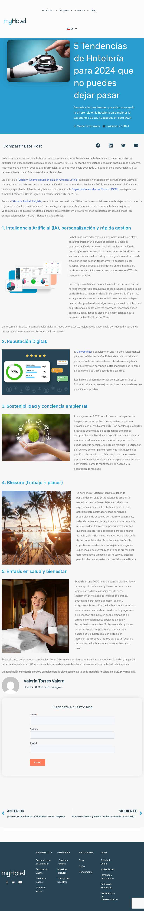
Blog (93, 10)
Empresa (64, 10)
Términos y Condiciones (107, 877)
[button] (98, 145)
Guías (82, 866)
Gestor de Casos (41, 880)
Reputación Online (42, 871)
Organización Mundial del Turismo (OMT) (95, 189)
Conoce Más (84, 351)
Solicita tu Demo (106, 862)
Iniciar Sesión (108, 869)
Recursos (80, 10)
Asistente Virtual (41, 889)
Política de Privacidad (106, 886)
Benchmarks (86, 872)
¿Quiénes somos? (62, 862)
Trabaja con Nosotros (63, 880)
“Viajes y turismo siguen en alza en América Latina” (48, 179)
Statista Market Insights (26, 201)
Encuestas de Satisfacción (43, 862)
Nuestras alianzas (62, 871)
